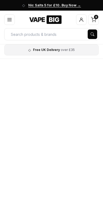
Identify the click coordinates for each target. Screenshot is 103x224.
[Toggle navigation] (9, 19)
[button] (81, 19)
